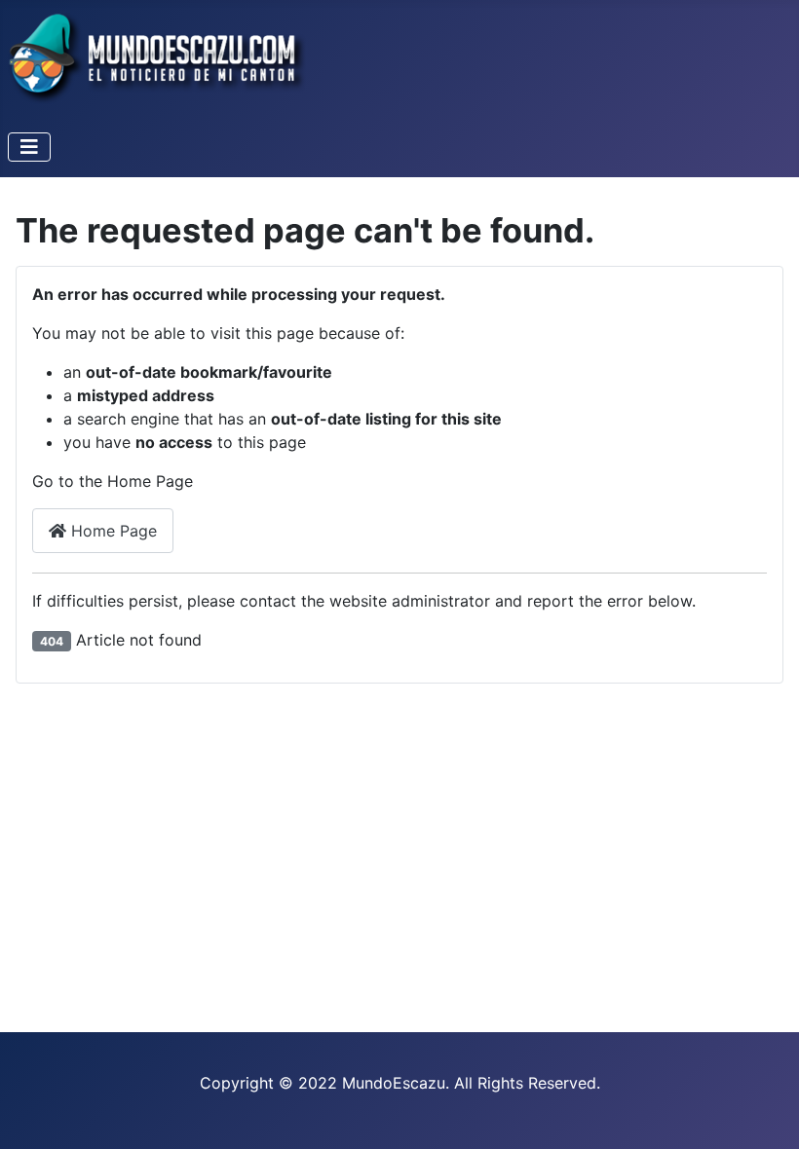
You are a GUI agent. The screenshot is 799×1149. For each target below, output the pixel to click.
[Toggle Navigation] (29, 147)
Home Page (111, 530)
